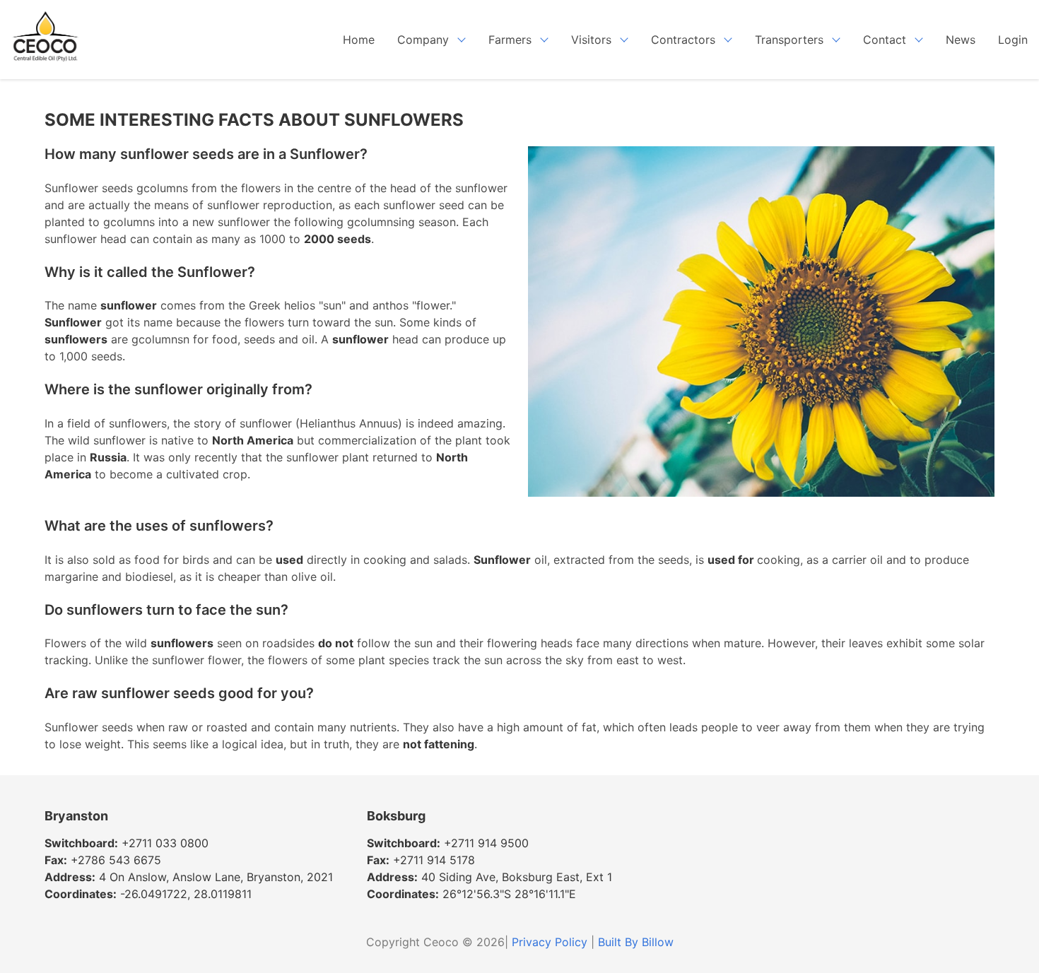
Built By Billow (636, 942)
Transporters (789, 40)
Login (1013, 40)
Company (423, 40)
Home (359, 40)
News (960, 40)
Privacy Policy (549, 942)
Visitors (591, 40)
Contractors (683, 40)
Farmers (510, 40)
